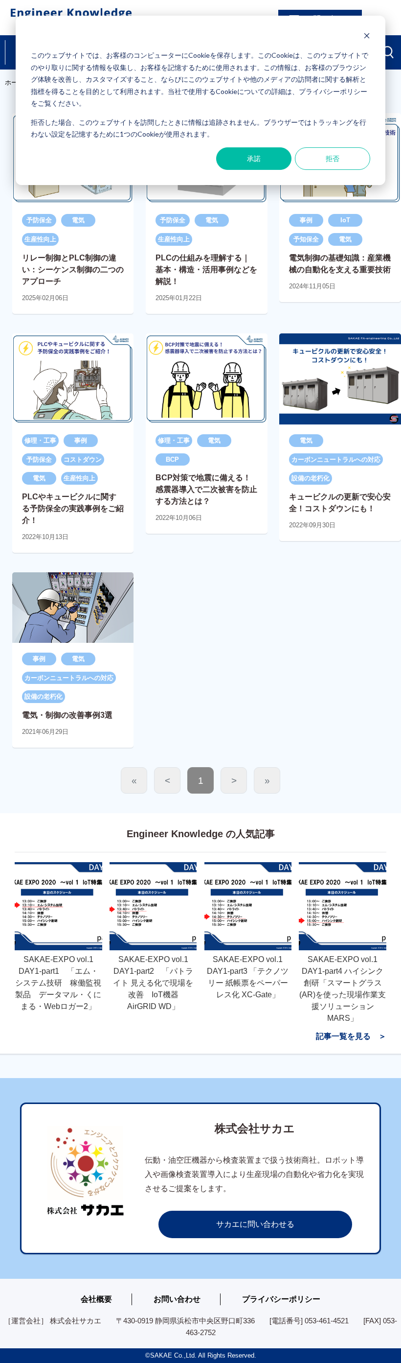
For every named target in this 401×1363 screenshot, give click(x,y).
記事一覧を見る (343, 1036)
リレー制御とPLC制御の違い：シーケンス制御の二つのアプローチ (73, 269)
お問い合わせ (177, 1299)
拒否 (332, 158)
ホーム (14, 82)
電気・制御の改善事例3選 (67, 715)
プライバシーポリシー (281, 1299)
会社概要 (96, 1299)
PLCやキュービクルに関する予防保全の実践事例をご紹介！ (73, 508)
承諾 (254, 158)
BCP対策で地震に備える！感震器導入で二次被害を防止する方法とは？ (206, 489)
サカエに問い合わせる (255, 1224)
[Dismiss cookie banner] (366, 37)
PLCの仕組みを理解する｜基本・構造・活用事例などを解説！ (206, 269)
